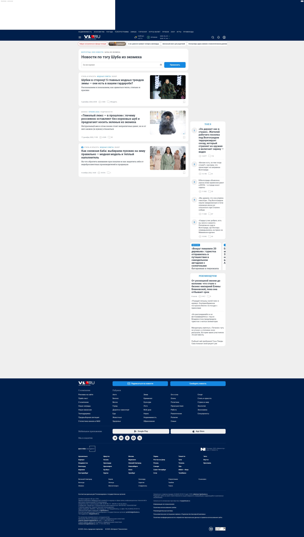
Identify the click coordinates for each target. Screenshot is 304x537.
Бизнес (116, 398)
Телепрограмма (122, 32)
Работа (174, 410)
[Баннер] (117, 44)
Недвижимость (85, 32)
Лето (146, 406)
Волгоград (86, 52)
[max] (133, 438)
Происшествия (177, 406)
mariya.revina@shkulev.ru (86, 524)
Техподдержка (84, 414)
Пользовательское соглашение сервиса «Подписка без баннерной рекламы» (179, 514)
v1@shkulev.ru (104, 510)
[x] (139, 438)
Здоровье (117, 421)
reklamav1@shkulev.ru (200, 494)
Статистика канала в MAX (89, 421)
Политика (175, 402)
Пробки (165, 32)
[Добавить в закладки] (184, 101)
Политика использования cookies (164, 507)
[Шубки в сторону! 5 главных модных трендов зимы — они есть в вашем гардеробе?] (168, 87)
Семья (173, 421)
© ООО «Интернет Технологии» (116, 529)
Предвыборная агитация (88, 417)
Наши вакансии (85, 410)
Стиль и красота (204, 398)
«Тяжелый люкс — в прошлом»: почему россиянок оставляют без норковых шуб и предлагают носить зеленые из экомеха (110, 119)
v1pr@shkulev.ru (185, 501)
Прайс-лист (83, 398)
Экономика (202, 410)
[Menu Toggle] (80, 37)
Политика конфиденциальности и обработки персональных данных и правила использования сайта (187, 517)
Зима (146, 395)
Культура (147, 402)
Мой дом (147, 410)
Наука (146, 414)
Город (115, 406)
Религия (174, 417)
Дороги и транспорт (121, 410)
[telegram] (115, 438)
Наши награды (84, 406)
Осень (173, 398)
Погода (109, 32)
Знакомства (99, 32)
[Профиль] (224, 37)
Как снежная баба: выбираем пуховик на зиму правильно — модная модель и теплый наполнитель (113, 154)
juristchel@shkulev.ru (133, 512)
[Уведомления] (218, 37)
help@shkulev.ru (94, 514)
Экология (202, 406)
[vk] (121, 438)
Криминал (148, 398)
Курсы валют (154, 32)
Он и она (174, 395)
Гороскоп (142, 32)
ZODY (173, 32)
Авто (115, 395)
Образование (149, 421)
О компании (83, 402)
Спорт (200, 395)
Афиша (134, 32)
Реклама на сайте (85, 395)
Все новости (97, 52)
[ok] (127, 438)
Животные (117, 417)
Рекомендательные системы (163, 511)
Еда (114, 414)
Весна (115, 402)
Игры (179, 32)
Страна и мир (203, 402)
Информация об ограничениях (163, 504)
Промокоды (188, 32)
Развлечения (176, 414)
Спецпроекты (203, 414)
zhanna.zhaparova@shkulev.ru (88, 520)
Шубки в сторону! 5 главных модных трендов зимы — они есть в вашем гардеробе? (112, 81)
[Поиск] (213, 37)
